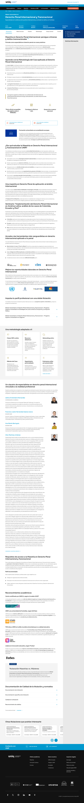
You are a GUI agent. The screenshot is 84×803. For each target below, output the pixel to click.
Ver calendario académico (42, 123)
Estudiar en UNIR (34, 8)
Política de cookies (70, 765)
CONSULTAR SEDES (46, 373)
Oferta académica (10, 8)
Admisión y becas (54, 8)
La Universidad (44, 8)
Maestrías (26, 8)
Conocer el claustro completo (12, 551)
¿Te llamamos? (53, 746)
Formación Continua (34, 762)
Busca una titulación (72, 2)
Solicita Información (73, 8)
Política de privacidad (70, 762)
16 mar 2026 (19, 710)
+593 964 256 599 (33, 746)
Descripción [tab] (9, 31)
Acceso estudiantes (74, 5)
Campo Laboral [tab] (49, 31)
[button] (31, 309)
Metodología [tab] (39, 31)
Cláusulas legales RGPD (71, 767)
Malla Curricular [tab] (20, 31)
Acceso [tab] (59, 31)
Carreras (19, 8)
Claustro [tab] (30, 31)
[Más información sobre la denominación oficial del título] (28, 38)
